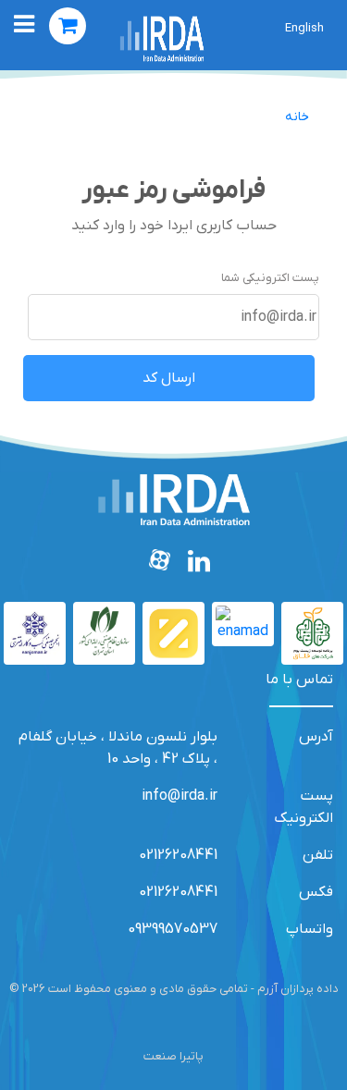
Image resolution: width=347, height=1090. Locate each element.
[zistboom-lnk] (312, 633)
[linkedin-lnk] (199, 564)
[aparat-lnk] (161, 564)
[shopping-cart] (67, 25)
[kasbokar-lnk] (35, 633)
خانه (297, 117)
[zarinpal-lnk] (173, 633)
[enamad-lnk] (243, 624)
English (304, 28)
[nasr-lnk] (104, 633)
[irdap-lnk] (161, 38)
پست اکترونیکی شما (270, 278)
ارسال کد (169, 378)
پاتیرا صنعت (173, 1056)
